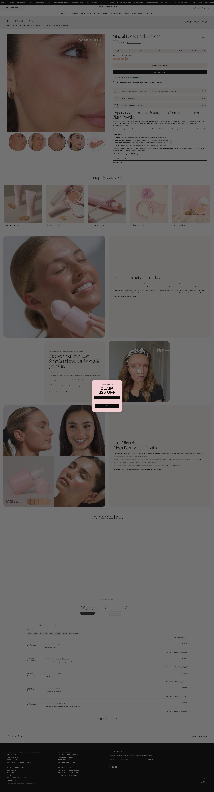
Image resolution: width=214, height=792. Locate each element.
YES (107, 397)
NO (107, 406)
